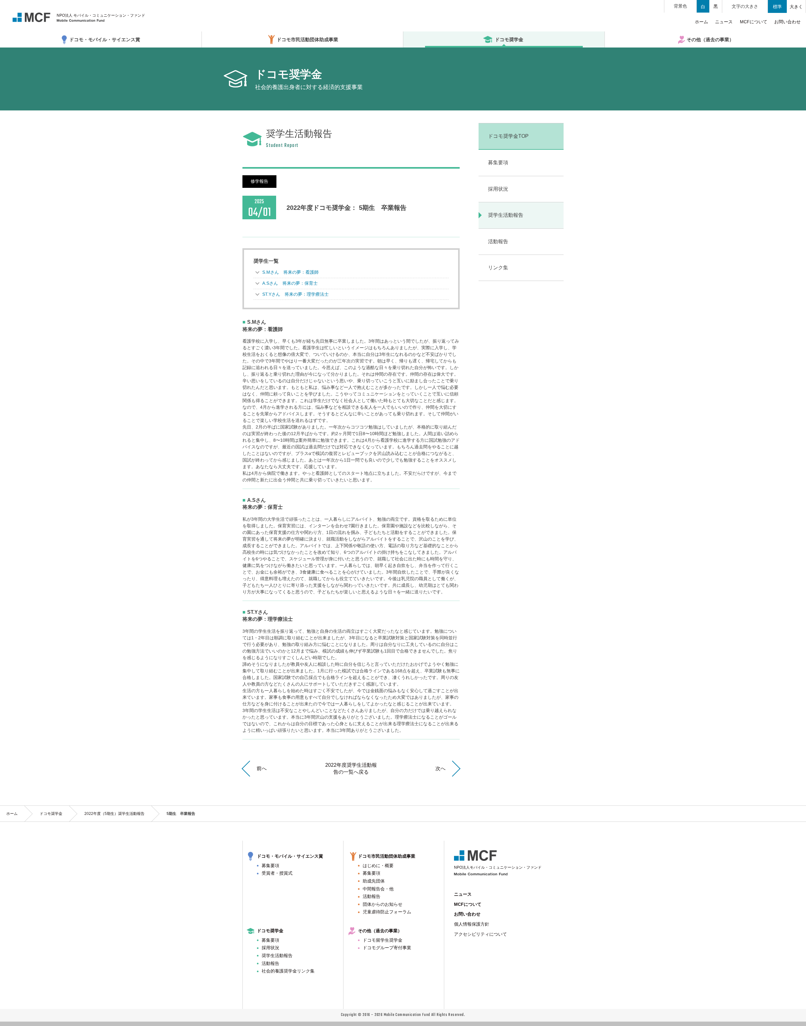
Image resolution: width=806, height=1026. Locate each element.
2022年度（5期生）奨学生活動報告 (114, 813)
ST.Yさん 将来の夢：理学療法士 (295, 294)
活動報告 (371, 896)
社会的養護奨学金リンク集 (288, 970)
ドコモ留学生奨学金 (382, 940)
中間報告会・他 (378, 888)
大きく (796, 6)
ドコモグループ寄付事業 (387, 947)
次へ (440, 768)
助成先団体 (374, 880)
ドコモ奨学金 (51, 813)
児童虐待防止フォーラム (387, 911)
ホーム (12, 813)
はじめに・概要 (378, 865)
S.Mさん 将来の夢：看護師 (290, 272)
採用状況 (270, 947)
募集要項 (270, 865)
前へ (262, 768)
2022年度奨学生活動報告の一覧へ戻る (351, 768)
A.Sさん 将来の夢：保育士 (290, 283)
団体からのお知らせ (382, 904)
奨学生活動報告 (277, 955)
